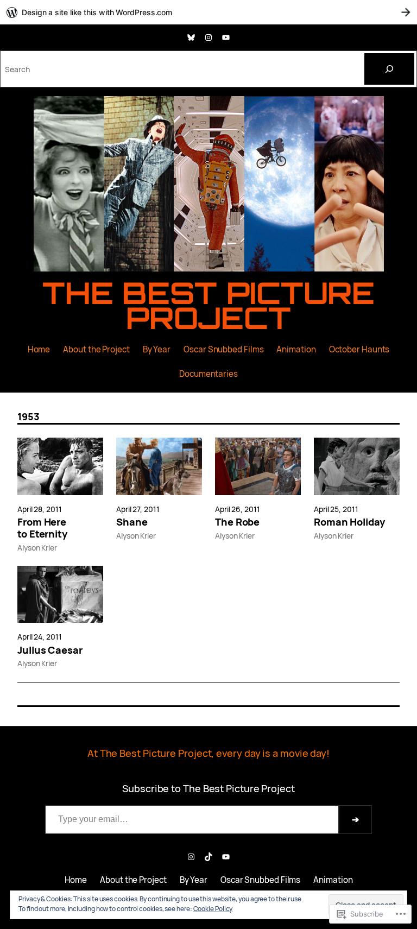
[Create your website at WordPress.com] (208, 12)
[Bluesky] (191, 37)
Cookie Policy (213, 908)
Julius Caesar (50, 650)
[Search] (389, 69)
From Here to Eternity (42, 528)
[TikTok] (208, 856)
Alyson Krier (37, 547)
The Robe (237, 522)
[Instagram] (208, 37)
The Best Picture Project (208, 305)
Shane (132, 522)
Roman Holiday (349, 522)
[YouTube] (226, 37)
